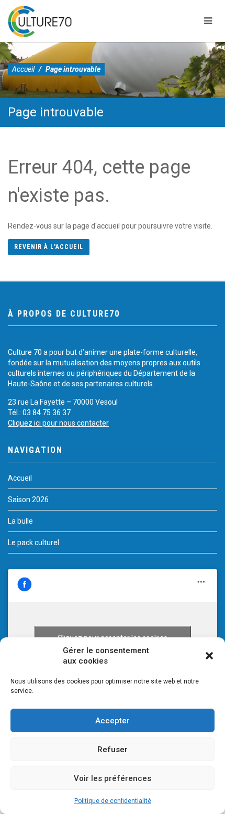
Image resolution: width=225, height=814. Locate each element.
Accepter (112, 720)
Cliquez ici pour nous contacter (58, 423)
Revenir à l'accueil (48, 247)
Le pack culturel (33, 542)
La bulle (20, 521)
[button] (209, 655)
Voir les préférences (112, 778)
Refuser (112, 749)
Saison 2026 (28, 499)
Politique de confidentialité (112, 801)
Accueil (23, 69)
